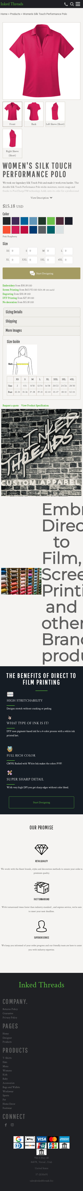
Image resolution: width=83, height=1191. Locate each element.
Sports (6, 1095)
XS (7, 251)
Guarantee (8, 1013)
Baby (5, 1079)
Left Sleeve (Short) (55, 124)
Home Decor (9, 1104)
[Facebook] (6, 1125)
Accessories (9, 1083)
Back (33, 124)
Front (12, 124)
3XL (42, 259)
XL (7, 259)
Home (4, 13)
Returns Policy (10, 1009)
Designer (7, 1038)
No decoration (10, 302)
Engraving (8, 294)
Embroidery (9, 285)
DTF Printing (10, 298)
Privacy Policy (10, 1017)
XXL (24, 259)
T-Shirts (7, 1058)
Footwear (7, 1108)
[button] (72, 4)
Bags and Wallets (11, 1087)
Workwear (8, 1091)
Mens (5, 1066)
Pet (4, 1099)
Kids (5, 1074)
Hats (5, 1062)
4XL (60, 259)
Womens (7, 1070)
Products (15, 13)
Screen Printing (11, 290)
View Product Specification (35, 405)
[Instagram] (12, 1125)
